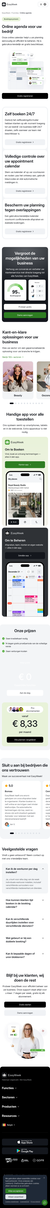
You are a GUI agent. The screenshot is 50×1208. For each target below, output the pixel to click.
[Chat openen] (45, 1203)
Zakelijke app (23, 555)
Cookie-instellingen (12, 1202)
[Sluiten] (44, 1177)
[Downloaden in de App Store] (25, 1142)
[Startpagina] (9, 4)
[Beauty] (17, 380)
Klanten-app (24, 465)
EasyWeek (6, 13)
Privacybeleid (35, 1202)
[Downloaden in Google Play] (25, 1150)
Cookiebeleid (24, 1202)
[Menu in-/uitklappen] (43, 4)
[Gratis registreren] (25, 128)
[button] (12, 403)
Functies (15, 13)
